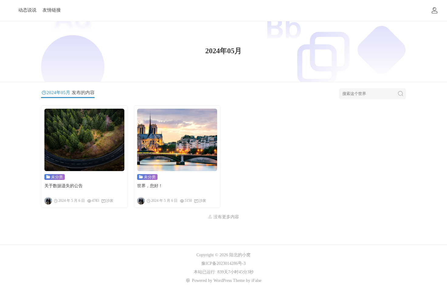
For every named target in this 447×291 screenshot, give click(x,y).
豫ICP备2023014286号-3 (223, 263)
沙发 (109, 200)
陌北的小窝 (240, 255)
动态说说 (27, 10)
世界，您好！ (150, 186)
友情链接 (52, 10)
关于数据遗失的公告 (63, 186)
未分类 (57, 177)
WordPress (222, 280)
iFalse (256, 280)
